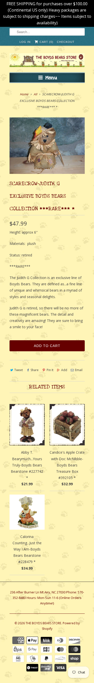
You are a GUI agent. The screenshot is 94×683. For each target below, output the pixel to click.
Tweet (18, 370)
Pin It (50, 370)
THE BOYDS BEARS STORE (43, 623)
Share (35, 370)
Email (78, 370)
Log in (25, 41)
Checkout (65, 41)
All (35, 94)
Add (64, 370)
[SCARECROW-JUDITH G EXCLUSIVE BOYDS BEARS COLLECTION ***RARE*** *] (47, 145)
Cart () (46, 41)
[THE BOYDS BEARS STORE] (47, 61)
